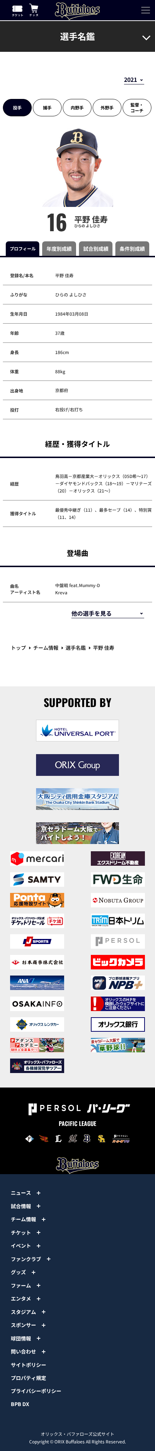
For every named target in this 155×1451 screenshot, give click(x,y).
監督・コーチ (136, 107)
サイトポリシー (28, 1364)
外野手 (107, 107)
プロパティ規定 (28, 1377)
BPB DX (20, 1404)
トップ (18, 647)
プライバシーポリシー (36, 1390)
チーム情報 (45, 647)
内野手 (77, 107)
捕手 (47, 107)
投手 (17, 107)
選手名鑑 (76, 647)
